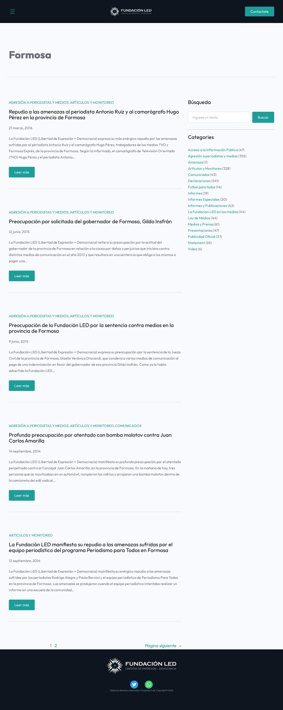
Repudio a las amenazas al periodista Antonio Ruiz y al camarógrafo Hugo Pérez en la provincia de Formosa (94, 114)
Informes (195, 193)
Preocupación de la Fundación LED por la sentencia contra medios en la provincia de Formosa (91, 328)
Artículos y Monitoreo (92, 102)
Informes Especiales (204, 199)
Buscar (263, 117)
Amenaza (195, 162)
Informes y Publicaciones (207, 205)
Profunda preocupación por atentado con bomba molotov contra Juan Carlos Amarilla (90, 438)
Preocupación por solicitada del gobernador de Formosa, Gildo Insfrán (90, 221)
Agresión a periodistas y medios (39, 102)
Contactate (259, 11)
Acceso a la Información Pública (213, 150)
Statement (196, 243)
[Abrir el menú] (12, 11)
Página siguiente (163, 645)
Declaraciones (199, 181)
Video (192, 249)
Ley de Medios (199, 218)
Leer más (24, 173)
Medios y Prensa (200, 224)
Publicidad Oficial (201, 236)
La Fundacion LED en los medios (213, 212)
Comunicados (128, 425)
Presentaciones (200, 230)
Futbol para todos (201, 187)
